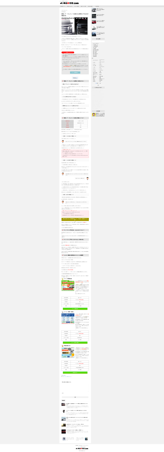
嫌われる (102, 104)
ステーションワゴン (94, 93)
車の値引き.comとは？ (70, 6)
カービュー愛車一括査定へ (75, 342)
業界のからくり (99, 106)
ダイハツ (97, 95)
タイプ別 (93, 95)
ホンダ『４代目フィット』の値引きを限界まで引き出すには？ (101, 27)
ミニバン (65, 376)
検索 (98, 85)
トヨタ (63, 376)
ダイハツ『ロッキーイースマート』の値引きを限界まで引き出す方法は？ (101, 33)
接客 (93, 106)
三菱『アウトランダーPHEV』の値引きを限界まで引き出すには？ (100, 9)
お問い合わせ (80, 445)
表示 (76, 77)
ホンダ (99, 97)
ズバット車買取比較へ (75, 72)
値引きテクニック (69, 376)
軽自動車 (96, 108)
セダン (103, 93)
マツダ (103, 97)
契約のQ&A (98, 104)
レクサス (101, 99)
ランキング (97, 99)
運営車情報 (77, 445)
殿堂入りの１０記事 (83, 6)
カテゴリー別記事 (76, 6)
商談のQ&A (93, 104)
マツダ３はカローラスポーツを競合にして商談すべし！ (74, 430)
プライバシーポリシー (85, 445)
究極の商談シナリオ (62, 6)
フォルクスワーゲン (94, 97)
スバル (99, 93)
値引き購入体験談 (90, 6)
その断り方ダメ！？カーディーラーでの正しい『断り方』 (75, 424)
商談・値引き (64, 375)
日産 (95, 106)
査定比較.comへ (75, 372)
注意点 (93, 108)
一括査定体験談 (97, 6)
